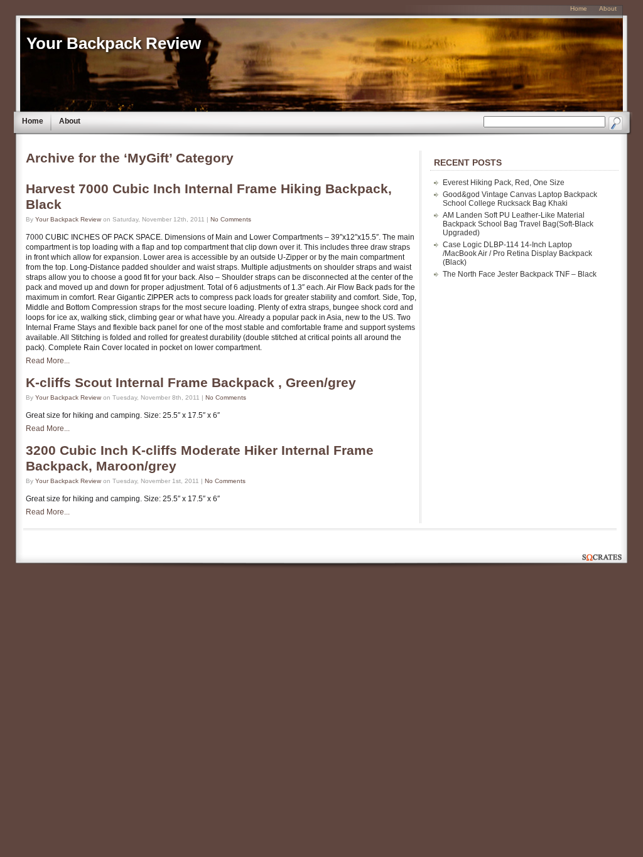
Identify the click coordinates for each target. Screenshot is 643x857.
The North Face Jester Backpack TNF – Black (520, 274)
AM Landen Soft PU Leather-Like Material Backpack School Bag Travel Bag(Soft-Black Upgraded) (518, 224)
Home (32, 121)
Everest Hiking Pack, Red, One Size (504, 182)
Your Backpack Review (113, 43)
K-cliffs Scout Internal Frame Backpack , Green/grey (191, 382)
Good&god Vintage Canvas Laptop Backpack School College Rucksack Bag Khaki (520, 199)
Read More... (48, 360)
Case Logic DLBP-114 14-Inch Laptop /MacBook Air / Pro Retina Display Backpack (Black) (517, 253)
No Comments (230, 219)
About (69, 121)
